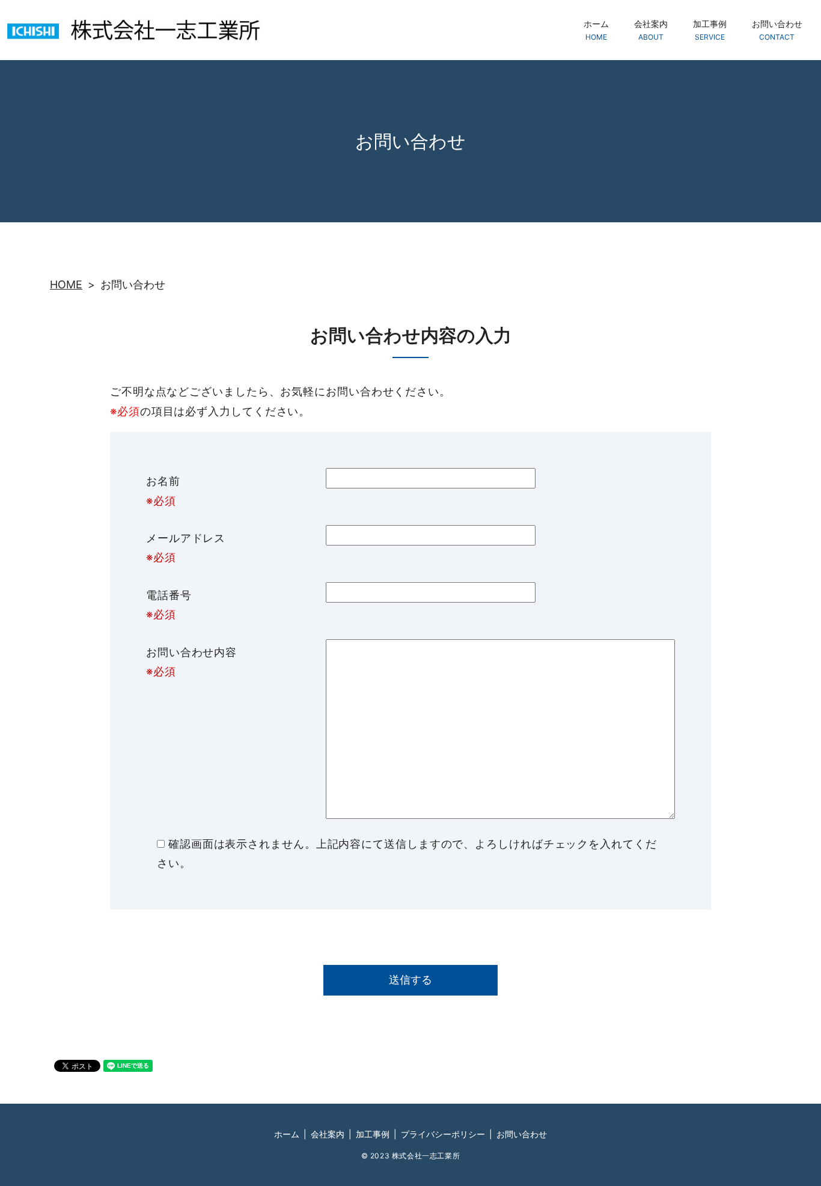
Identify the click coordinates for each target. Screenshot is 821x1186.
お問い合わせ (777, 30)
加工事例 (710, 30)
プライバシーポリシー (443, 1134)
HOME (66, 284)
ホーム (596, 30)
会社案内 (651, 30)
